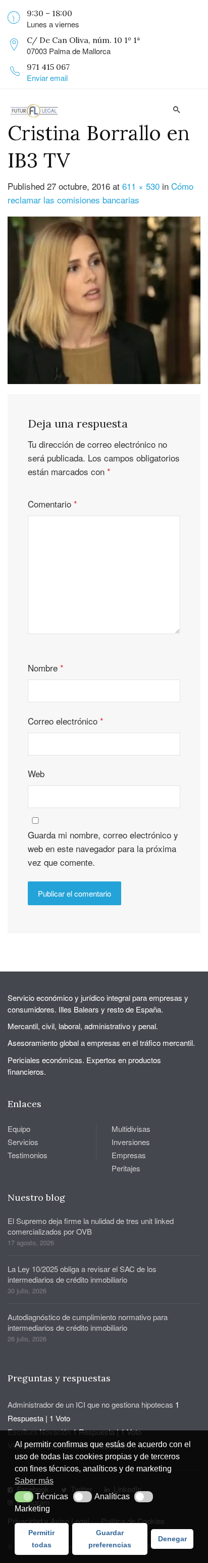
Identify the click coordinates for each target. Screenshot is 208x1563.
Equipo (19, 1128)
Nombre (46, 667)
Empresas (129, 1155)
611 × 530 (141, 186)
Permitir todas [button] (41, 1539)
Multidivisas (131, 1128)
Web (36, 773)
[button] (24, 1496)
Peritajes (126, 1168)
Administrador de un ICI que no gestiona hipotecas (90, 1404)
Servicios (23, 1141)
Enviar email (47, 77)
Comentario (52, 503)
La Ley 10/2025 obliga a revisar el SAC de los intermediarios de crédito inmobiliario (82, 1274)
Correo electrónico (65, 720)
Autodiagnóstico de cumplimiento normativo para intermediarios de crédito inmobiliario (88, 1322)
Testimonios (27, 1155)
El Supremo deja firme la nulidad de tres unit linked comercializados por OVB (91, 1226)
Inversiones (131, 1141)
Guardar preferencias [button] (109, 1539)
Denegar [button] (172, 1539)
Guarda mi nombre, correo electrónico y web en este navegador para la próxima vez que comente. (103, 848)
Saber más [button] (34, 1480)
